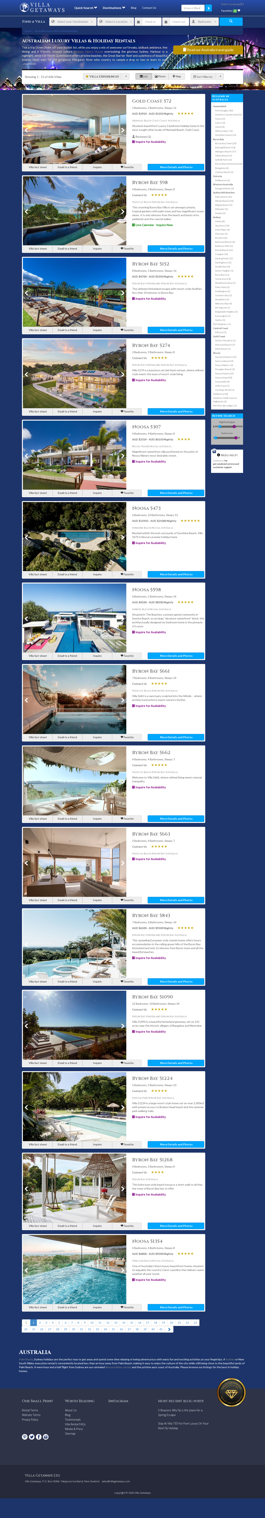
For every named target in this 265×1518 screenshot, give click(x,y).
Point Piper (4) (222, 229)
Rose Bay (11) (222, 274)
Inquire (97, 167)
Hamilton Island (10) (225, 135)
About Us (71, 1410)
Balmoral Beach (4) (225, 241)
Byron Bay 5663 (151, 834)
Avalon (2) (220, 213)
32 (89, 1329)
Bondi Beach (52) (224, 250)
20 (171, 1322)
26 (41, 1329)
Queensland (219, 106)
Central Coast (220, 328)
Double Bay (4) (222, 266)
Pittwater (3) (221, 209)
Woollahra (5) (222, 299)
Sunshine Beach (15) (225, 356)
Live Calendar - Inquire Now (154, 225)
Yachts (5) (220, 320)
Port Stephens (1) (222, 324)
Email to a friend (67, 167)
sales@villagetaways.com (116, 1481)
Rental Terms (30, 1410)
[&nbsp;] (125, 76)
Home (28, 31)
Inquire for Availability (150, 141)
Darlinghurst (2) (223, 262)
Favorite (128, 167)
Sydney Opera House (88, 51)
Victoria (217, 176)
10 (92, 1322)
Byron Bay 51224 (152, 1078)
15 (131, 1322)
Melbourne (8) (220, 393)
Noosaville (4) (222, 381)
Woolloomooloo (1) (225, 282)
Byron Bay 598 (150, 183)
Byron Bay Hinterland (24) (228, 163)
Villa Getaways (142, 1492)
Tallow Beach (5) (223, 155)
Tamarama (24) (223, 278)
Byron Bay (218, 139)
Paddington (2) (222, 291)
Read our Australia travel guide (210, 50)
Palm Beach (26, 1359)
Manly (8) (220, 221)
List (145, 76)
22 (187, 1322)
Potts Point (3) (222, 287)
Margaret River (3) (224, 188)
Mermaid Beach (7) (225, 344)
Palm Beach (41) (223, 196)
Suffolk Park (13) (223, 159)
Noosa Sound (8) (223, 377)
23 (195, 1322)
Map (178, 76)
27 (49, 1329)
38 (137, 1329)
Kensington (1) (222, 315)
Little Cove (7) (222, 385)
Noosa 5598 (146, 590)
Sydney (217, 217)
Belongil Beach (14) (225, 147)
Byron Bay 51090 (152, 997)
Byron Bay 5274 (151, 345)
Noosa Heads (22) (224, 373)
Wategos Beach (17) (225, 151)
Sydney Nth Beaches (224, 192)
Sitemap (70, 1433)
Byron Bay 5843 (151, 916)
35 (113, 1329)
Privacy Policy (30, 1419)
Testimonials (73, 1419)
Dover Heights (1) (224, 270)
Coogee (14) (221, 254)
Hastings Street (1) (224, 389)
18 (155, 1322)
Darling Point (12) (224, 258)
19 (163, 1322)
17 (147, 1322)
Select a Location (116, 21)
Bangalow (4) (222, 168)
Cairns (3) (220, 122)
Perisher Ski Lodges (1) (225, 405)
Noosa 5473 (146, 508)
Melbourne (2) (222, 180)
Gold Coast (219, 336)
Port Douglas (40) (224, 110)
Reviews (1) (143, 136)
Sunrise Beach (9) (224, 361)
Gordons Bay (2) (223, 295)
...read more (29, 63)
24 (25, 1329)
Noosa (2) (220, 118)
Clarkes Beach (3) (224, 172)
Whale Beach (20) (224, 200)
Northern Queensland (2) (228, 114)
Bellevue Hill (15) (224, 246)
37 (129, 1329)
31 (81, 1329)
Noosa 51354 (147, 1241)
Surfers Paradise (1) (225, 340)
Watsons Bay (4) (223, 303)
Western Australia (223, 184)
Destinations (112, 8)
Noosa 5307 (146, 427)
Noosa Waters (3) (224, 365)
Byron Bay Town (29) (225, 143)
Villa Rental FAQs (75, 1424)
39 (145, 1329)
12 (107, 1322)
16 (139, 1322)
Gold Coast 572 (151, 101)
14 (123, 1322)
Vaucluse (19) (222, 225)
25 (33, 1329)
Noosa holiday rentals (118, 1367)
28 (57, 1329)
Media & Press (74, 1429)
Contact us (218, 460)
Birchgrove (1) (222, 307)
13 (115, 1322)
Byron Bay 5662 (151, 753)
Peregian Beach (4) (225, 369)
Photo (162, 76)
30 (73, 1329)
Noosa (216, 352)
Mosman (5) (221, 233)
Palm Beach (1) (223, 348)
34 (105, 1329)
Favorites (228, 10)
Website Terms (31, 1415)
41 (161, 1329)
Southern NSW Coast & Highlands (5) (225, 400)
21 (179, 1322)
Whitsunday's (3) (224, 130)
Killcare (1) (220, 332)
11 (99, 1322)
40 (153, 1329)
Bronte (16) (221, 237)
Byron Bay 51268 (152, 1160)
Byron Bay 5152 (150, 264)
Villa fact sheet (38, 167)
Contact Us (149, 7)
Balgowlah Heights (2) (226, 311)
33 (97, 1329)
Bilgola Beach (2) (223, 205)
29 (65, 1329)
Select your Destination (73, 21)
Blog (133, 7)
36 (121, 1329)
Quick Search (84, 8)
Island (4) (220, 126)
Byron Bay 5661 (151, 671)
